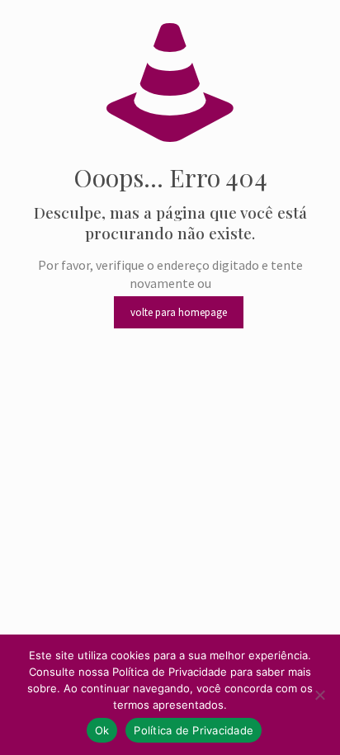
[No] (319, 695)
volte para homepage (178, 312)
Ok (102, 730)
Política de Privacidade (193, 730)
